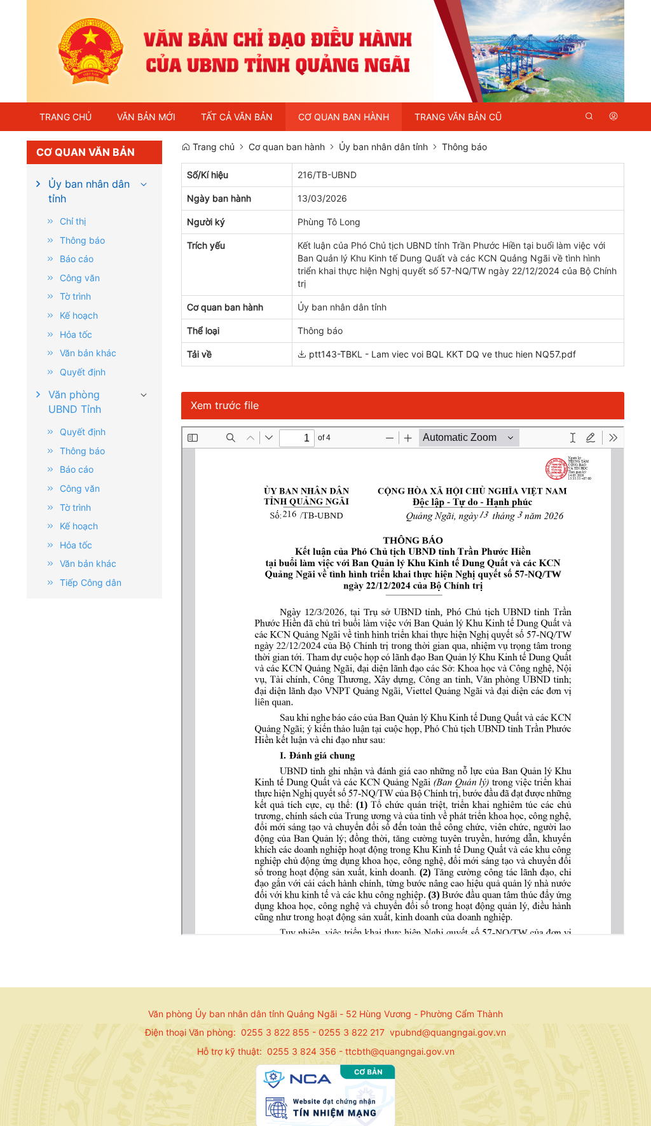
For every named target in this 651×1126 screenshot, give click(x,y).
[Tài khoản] (613, 116)
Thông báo (464, 146)
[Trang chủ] (325, 50)
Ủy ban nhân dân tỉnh (89, 190)
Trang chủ (212, 146)
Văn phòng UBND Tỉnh (74, 401)
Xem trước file (225, 405)
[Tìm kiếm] (589, 116)
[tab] (94, 191)
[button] (144, 182)
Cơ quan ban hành (287, 146)
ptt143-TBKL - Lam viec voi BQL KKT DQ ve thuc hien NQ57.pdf (441, 354)
